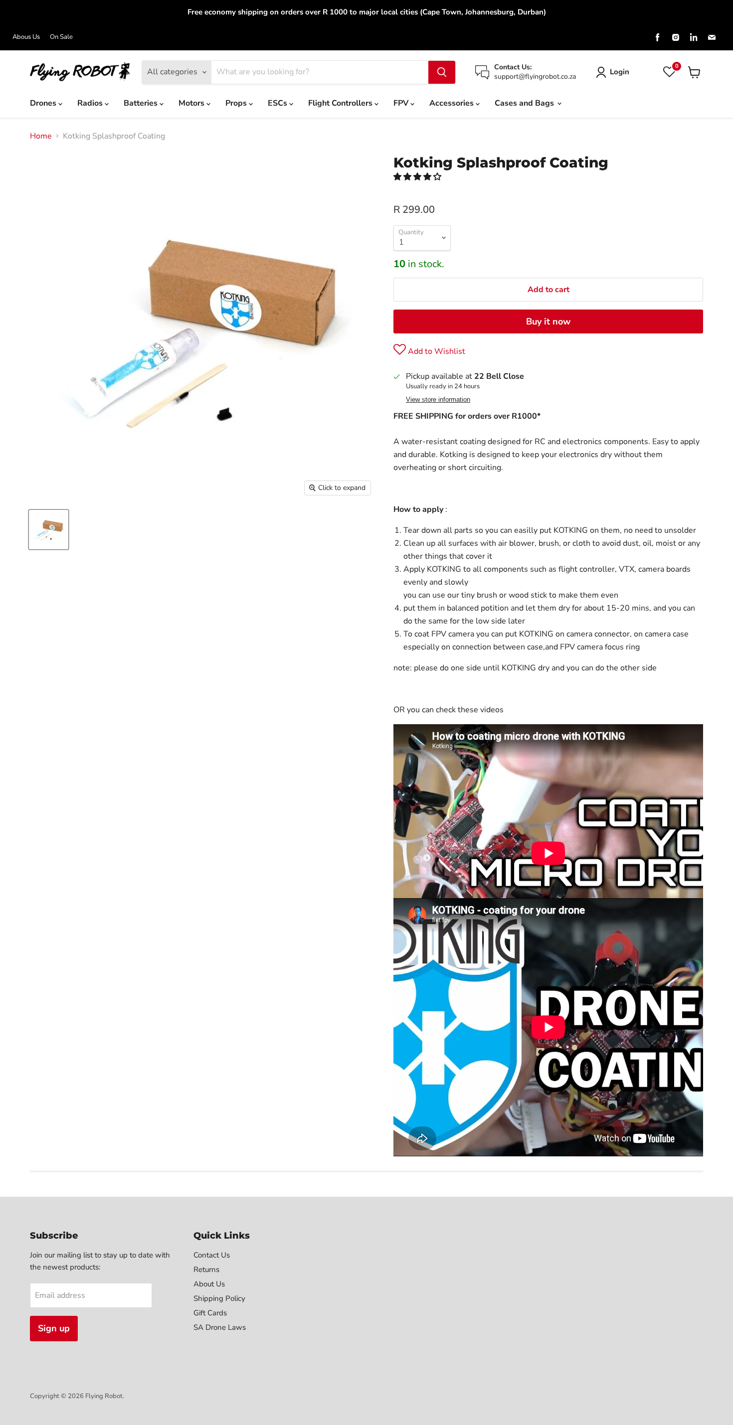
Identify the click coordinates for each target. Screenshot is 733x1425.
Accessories (452, 103)
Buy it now (548, 321)
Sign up (54, 1328)
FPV (401, 103)
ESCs (278, 103)
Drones (44, 103)
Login (619, 72)
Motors (192, 103)
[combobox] (319, 72)
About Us (209, 1284)
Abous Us (26, 37)
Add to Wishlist (435, 351)
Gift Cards (210, 1313)
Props (237, 103)
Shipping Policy (219, 1298)
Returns (206, 1269)
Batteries (142, 103)
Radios (91, 103)
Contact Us (211, 1255)
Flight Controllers (341, 103)
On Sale (61, 37)
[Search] (441, 72)
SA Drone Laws (219, 1327)
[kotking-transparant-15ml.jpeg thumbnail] (48, 529)
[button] (418, 176)
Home (41, 136)
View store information (438, 399)
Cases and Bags (525, 103)
